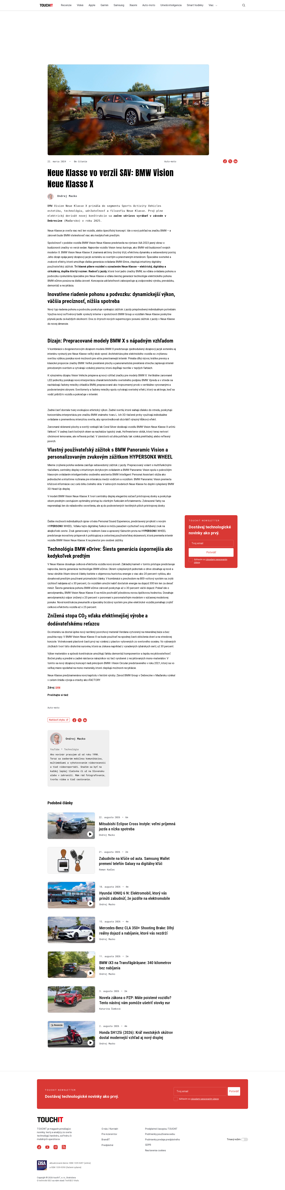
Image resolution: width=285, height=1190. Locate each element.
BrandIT (106, 1139)
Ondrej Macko (67, 196)
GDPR (148, 1144)
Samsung (119, 5)
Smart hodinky (195, 5)
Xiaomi (133, 5)
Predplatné (107, 1145)
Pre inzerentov (109, 1134)
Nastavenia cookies (155, 1150)
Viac (211, 5)
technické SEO (45, 1180)
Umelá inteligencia (171, 5)
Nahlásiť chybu (57, 720)
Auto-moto (148, 5)
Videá (80, 5)
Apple (92, 5)
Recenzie (66, 5)
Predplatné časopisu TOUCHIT (161, 1128)
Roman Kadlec (107, 869)
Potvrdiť (211, 552)
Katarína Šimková (109, 1009)
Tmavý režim (234, 1139)
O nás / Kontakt (110, 1128)
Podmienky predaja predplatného (162, 1139)
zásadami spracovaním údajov (205, 1099)
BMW (57, 687)
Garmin (104, 5)
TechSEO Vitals (72, 1180)
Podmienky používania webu (160, 1134)
